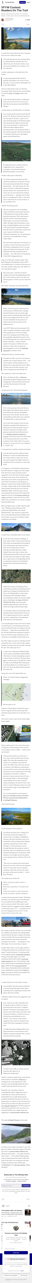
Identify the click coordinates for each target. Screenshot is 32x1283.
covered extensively (21, 966)
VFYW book (6, 1165)
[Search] (29, 1206)
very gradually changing (8, 1106)
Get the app (24, 1275)
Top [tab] (3, 1206)
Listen (28, 20)
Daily (10, 93)
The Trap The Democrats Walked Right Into (9, 1223)
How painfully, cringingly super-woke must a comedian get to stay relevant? (12, 1213)
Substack (7, 1279)
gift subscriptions (20, 1165)
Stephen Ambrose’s (13, 434)
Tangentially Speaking (23, 954)
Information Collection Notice (17, 1191)
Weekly (17, 93)
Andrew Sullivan (12, 1216)
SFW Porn (22, 1079)
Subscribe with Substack (17, 1259)
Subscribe (22, 2)
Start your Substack (11, 1275)
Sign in (28, 2)
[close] (27, 1226)
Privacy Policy (18, 1266)
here (4, 660)
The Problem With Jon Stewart (11, 1210)
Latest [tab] (7, 1206)
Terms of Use (24, 1189)
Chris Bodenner (9, 19)
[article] (16, 1214)
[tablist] (5, 1206)
